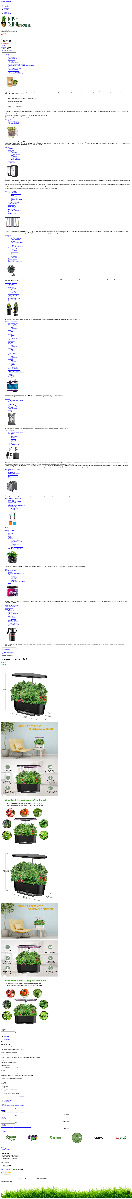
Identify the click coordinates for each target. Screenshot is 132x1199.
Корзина (3, 47)
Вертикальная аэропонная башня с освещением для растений (17, 1119)
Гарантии (6, 8)
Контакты (6, 12)
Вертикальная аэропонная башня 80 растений (12, 1105)
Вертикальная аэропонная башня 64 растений (12, 1112)
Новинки (6, 5)
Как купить (7, 6)
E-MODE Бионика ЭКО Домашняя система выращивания (16, 1127)
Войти (2, 1)
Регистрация (7, 1)
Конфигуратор (7, 13)
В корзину (3, 1110)
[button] (1, 1139)
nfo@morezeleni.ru (5, 1149)
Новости (6, 10)
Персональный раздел (6, 50)
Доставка (6, 9)
